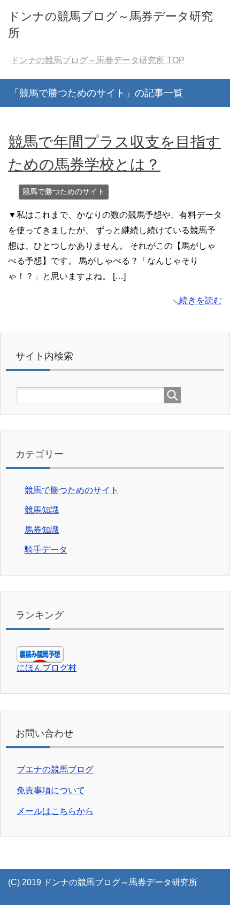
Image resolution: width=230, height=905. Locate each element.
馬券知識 (42, 529)
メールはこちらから (55, 811)
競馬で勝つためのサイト (63, 191)
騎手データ (46, 549)
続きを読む (200, 300)
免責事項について (51, 790)
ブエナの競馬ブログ (55, 769)
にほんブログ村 (46, 667)
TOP (98, 60)
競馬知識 (42, 510)
